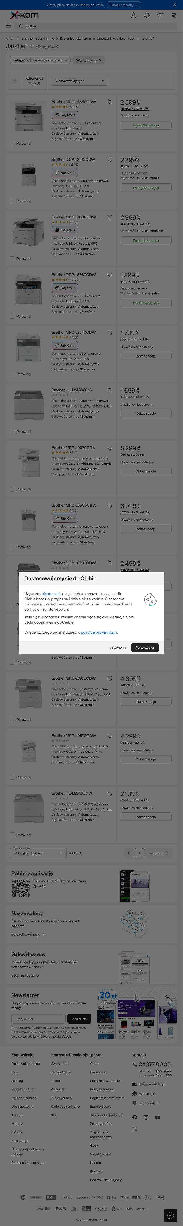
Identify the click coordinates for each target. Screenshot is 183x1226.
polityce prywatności (99, 632)
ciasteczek (51, 593)
